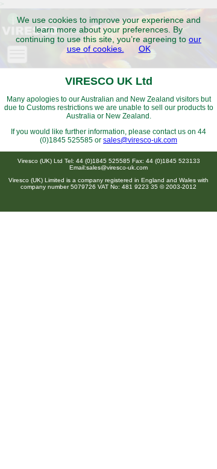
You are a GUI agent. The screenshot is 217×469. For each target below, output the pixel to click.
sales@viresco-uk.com (140, 140)
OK (145, 49)
